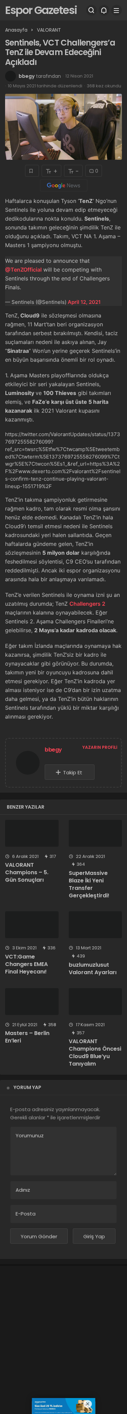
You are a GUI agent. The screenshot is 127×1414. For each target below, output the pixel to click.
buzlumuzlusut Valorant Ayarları (93, 968)
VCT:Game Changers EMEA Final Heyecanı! (26, 964)
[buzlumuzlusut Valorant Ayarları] (95, 924)
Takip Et (72, 772)
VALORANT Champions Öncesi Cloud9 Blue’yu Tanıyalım (95, 1053)
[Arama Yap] (91, 10)
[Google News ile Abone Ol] (63, 185)
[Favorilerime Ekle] (32, 171)
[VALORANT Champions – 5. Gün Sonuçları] (32, 833)
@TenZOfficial (23, 269)
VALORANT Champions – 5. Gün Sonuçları (26, 872)
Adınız (23, 1189)
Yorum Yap (27, 1087)
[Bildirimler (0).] (104, 10)
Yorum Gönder (39, 1236)
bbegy (27, 76)
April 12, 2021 (84, 302)
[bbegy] (28, 764)
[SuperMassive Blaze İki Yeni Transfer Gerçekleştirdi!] (95, 833)
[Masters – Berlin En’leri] (32, 1001)
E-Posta (26, 1213)
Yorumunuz (30, 1135)
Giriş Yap (94, 1236)
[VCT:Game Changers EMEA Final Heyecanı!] (32, 924)
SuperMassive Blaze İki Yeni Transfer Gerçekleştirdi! (89, 884)
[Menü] (116, 10)
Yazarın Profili (99, 747)
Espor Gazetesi (41, 10)
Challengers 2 (87, 603)
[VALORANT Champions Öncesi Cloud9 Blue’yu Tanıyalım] (95, 1001)
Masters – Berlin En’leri (27, 1037)
